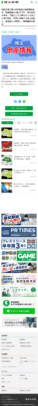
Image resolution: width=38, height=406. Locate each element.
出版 (2, 378)
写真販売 (22, 375)
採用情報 (22, 339)
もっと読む (19, 94)
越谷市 (17, 32)
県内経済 (11, 32)
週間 (19, 122)
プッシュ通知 (23, 378)
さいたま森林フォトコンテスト (27, 362)
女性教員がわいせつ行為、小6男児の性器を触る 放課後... (24, 158)
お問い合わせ (5, 349)
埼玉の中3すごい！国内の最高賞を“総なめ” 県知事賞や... (24, 185)
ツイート (15, 101)
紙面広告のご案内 (25, 343)
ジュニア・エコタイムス (8, 366)
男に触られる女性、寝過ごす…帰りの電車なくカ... (25, 172)
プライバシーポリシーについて (10, 402)
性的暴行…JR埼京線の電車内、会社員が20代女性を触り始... (25, 131)
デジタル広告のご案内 (7, 346)
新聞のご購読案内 (6, 343)
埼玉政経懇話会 (6, 361)
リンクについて (6, 396)
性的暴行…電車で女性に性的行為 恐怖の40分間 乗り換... (25, 144)
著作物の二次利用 (25, 390)
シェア (19, 101)
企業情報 (4, 32)
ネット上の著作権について (9, 399)
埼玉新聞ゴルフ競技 (7, 358)
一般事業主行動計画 (25, 346)
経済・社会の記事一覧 (19, 108)
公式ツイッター (6, 382)
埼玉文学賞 (23, 358)
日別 (7, 122)
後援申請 (4, 390)
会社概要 (4, 339)
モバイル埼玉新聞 (6, 375)
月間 (30, 122)
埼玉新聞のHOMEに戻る (19, 114)
